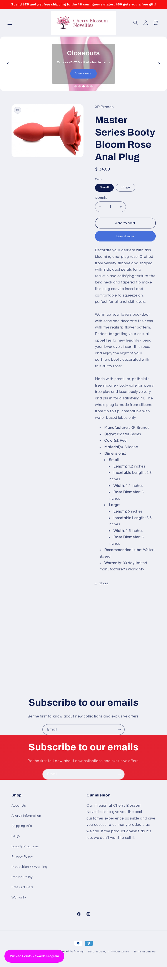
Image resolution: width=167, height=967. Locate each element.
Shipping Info (22, 826)
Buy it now (125, 236)
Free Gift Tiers (22, 887)
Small (104, 187)
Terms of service (145, 951)
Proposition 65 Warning (29, 866)
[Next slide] (159, 63)
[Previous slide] (7, 63)
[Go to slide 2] (79, 86)
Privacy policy (120, 951)
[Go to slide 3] (83, 86)
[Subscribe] (119, 729)
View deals (83, 73)
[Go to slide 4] (87, 86)
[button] (10, 23)
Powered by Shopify (70, 951)
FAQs (16, 836)
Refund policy (97, 951)
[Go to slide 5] (91, 86)
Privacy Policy (22, 856)
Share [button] (104, 583)
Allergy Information (26, 815)
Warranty (19, 897)
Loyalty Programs (25, 846)
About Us (19, 805)
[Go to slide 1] (75, 86)
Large (125, 187)
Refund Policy (22, 877)
